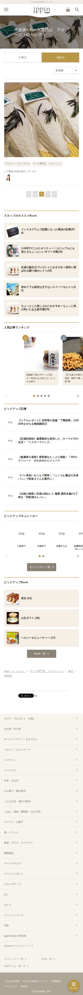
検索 (77, 9)
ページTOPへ (41, 686)
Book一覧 (47, 959)
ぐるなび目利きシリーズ (35, 981)
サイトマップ (10, 986)
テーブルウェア (12, 863)
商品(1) (60, 57)
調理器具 (9, 853)
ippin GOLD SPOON (15, 936)
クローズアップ (12, 884)
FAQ (22, 986)
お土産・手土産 (12, 728)
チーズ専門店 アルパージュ (47, 163)
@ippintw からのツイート (19, 945)
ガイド (7, 905)
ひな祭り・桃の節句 (15, 791)
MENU (6, 9)
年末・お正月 (11, 780)
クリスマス (10, 770)
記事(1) (23, 57)
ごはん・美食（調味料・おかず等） (23, 811)
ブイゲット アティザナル (17, 163)
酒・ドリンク (11, 832)
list (36, 695)
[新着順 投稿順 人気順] (66, 70)
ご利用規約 (55, 981)
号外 (6, 925)
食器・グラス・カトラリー (18, 842)
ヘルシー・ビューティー (17, 749)
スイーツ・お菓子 (13, 822)
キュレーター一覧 (13, 959)
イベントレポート (13, 873)
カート (68, 9)
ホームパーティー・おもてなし (21, 739)
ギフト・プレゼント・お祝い (19, 718)
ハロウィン (10, 759)
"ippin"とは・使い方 (15, 966)
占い (6, 894)
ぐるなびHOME (12, 981)
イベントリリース (13, 915)
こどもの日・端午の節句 (17, 801)
